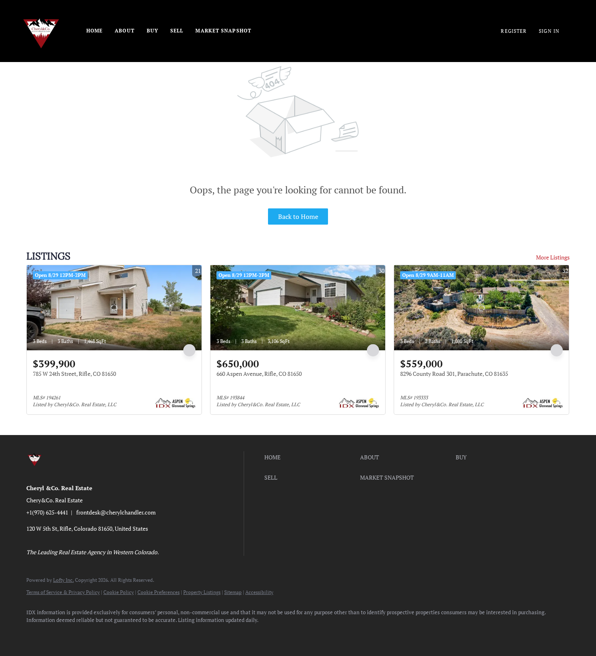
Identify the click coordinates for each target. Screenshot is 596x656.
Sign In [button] (549, 31)
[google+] (177, 634)
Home (94, 31)
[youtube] (130, 634)
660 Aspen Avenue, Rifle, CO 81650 (259, 373)
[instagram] (106, 634)
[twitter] (83, 634)
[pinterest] (153, 634)
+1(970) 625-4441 (47, 512)
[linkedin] (59, 634)
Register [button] (514, 31)
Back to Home (298, 216)
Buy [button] (152, 31)
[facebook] (36, 634)
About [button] (125, 31)
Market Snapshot (223, 31)
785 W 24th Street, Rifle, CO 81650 (74, 373)
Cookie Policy (118, 592)
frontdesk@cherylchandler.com (116, 512)
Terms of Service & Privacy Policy (63, 592)
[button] (310, 457)
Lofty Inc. (63, 580)
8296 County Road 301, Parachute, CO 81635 (454, 373)
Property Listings (202, 592)
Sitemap (233, 592)
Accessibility (259, 592)
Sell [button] (176, 31)
